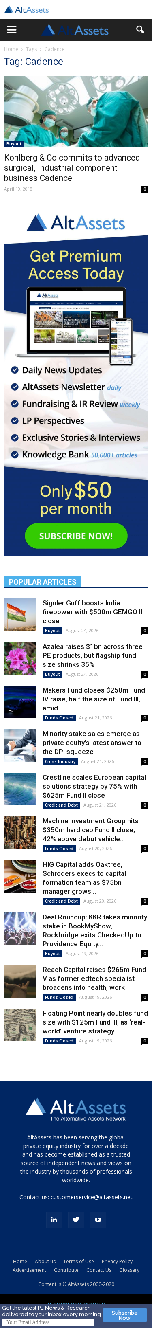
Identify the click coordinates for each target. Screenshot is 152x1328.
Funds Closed (59, 718)
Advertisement (29, 1269)
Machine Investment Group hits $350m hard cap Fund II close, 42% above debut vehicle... (91, 830)
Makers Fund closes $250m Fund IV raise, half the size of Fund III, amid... (94, 699)
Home (11, 49)
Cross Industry (60, 761)
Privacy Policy (117, 1261)
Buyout (13, 144)
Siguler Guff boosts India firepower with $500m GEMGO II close (92, 612)
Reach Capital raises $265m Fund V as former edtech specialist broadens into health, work (94, 978)
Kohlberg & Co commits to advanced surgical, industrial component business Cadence (72, 168)
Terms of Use (78, 1261)
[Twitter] (76, 1220)
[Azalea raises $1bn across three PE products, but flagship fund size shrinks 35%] (20, 658)
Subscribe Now (125, 1315)
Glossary (129, 1269)
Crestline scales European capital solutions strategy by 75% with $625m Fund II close (94, 786)
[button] (12, 30)
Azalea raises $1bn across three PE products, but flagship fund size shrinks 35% (93, 655)
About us (45, 1261)
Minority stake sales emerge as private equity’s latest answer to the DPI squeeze (92, 743)
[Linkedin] (54, 1220)
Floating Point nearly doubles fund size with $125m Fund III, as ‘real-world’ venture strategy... (95, 1022)
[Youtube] (98, 1220)
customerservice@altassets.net (92, 1197)
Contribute (66, 1269)
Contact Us (98, 1269)
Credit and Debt (61, 805)
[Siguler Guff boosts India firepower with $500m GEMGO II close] (20, 614)
